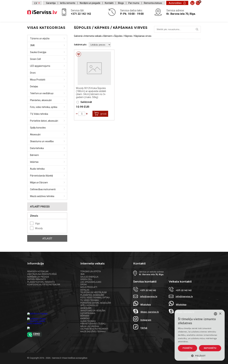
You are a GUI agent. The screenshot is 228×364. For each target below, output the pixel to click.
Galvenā (78, 36)
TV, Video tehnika (39, 114)
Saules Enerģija (38, 52)
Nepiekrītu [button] (210, 348)
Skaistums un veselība (42, 141)
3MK (32, 45)
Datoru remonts (36, 279)
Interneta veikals (93, 36)
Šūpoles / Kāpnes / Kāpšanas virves (132, 36)
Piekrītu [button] (187, 348)
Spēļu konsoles (38, 127)
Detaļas (34, 86)
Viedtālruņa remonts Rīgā (42, 274)
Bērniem (34, 155)
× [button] (220, 313)
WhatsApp (145, 304)
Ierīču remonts (67, 3)
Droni (33, 72)
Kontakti (109, 3)
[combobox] (215, 313)
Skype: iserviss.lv (149, 312)
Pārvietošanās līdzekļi (41, 175)
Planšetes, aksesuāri (41, 100)
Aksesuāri (35, 134)
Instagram (145, 320)
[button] (199, 355)
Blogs (121, 3)
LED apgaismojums (40, 66)
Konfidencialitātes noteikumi (43, 284)
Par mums (133, 3)
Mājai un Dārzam (39, 182)
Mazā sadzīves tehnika (42, 196)
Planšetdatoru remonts (41, 282)
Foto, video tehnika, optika (43, 107)
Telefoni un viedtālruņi (41, 93)
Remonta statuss (153, 3)
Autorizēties (175, 3)
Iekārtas (34, 162)
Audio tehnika (37, 168)
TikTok (143, 328)
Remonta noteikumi (37, 271)
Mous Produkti (37, 79)
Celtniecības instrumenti (43, 189)
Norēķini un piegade (90, 3)
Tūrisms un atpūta (39, 38)
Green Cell (35, 59)
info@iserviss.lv (148, 296)
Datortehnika (37, 148)
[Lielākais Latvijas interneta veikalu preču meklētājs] (50, 320)
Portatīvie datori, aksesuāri (44, 120)
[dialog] (200, 335)
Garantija (51, 3)
